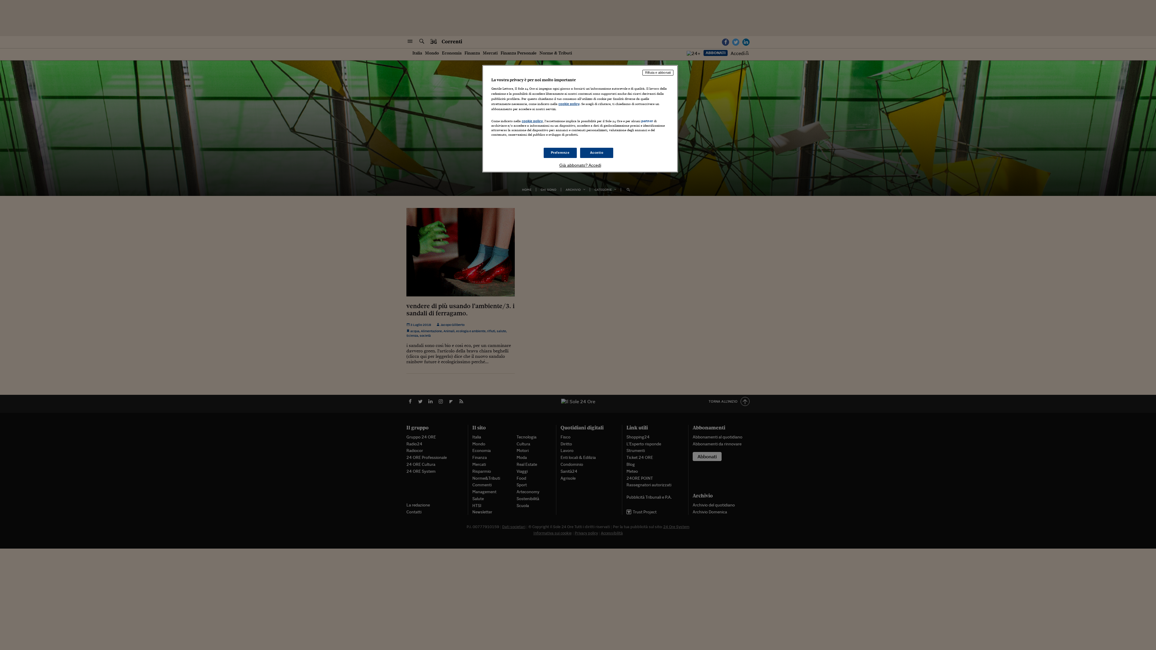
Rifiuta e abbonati (658, 72)
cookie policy (569, 104)
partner (647, 121)
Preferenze (560, 152)
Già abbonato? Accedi (580, 165)
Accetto (597, 152)
